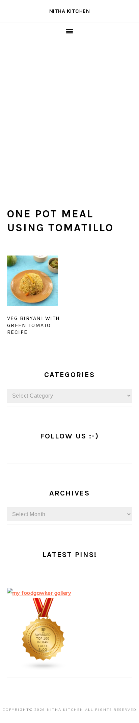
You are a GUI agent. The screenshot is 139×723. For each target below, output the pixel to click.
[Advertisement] (69, 113)
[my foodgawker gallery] (39, 592)
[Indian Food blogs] (43, 668)
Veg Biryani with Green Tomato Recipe (33, 325)
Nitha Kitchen (69, 11)
